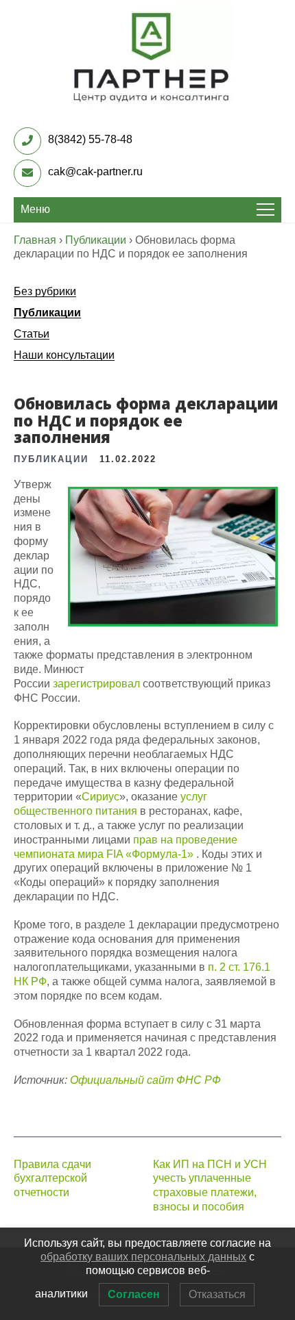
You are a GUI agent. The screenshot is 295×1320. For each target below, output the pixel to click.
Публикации (47, 312)
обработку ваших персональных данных (143, 1256)
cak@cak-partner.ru (95, 171)
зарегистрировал (96, 683)
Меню (35, 209)
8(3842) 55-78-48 (90, 139)
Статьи (31, 334)
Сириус (100, 796)
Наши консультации (64, 355)
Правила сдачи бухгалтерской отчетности (52, 1178)
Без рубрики (45, 291)
